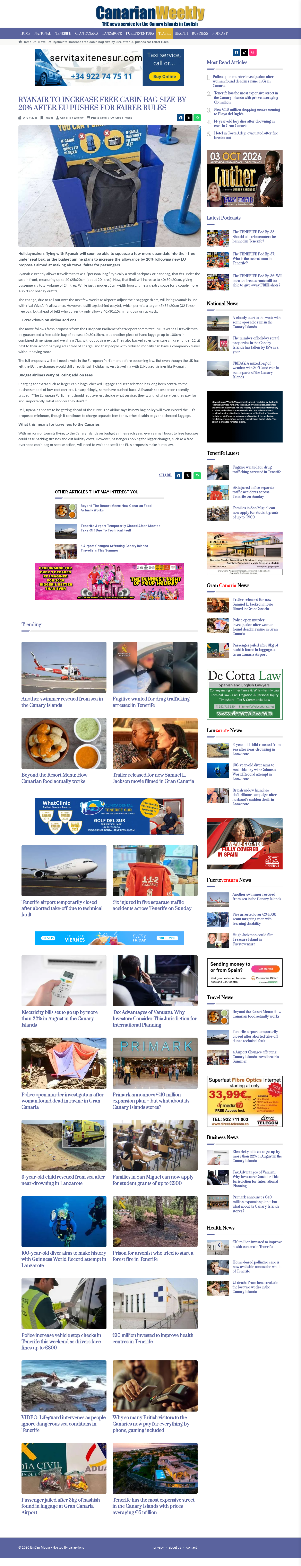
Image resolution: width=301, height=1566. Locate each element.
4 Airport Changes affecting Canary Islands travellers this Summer (256, 1057)
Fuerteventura (140, 34)
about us (175, 1547)
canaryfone (76, 1547)
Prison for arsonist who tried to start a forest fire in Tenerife (153, 1256)
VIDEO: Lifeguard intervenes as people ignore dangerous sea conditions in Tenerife (64, 1424)
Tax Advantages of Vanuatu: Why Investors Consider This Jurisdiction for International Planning (155, 1018)
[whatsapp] (197, 117)
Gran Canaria (86, 34)
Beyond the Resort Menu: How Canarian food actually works (54, 778)
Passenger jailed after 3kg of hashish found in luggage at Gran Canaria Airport (61, 1506)
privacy (159, 1547)
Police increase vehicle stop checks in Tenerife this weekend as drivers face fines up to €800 (61, 1341)
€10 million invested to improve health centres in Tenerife (257, 1244)
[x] (188, 117)
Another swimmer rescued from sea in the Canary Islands (257, 896)
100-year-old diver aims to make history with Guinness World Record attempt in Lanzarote (64, 1259)
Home (25, 34)
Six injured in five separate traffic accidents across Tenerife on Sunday (152, 905)
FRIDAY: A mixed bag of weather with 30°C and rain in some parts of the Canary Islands (256, 370)
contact (191, 1547)
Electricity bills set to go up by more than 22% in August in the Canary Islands (60, 1018)
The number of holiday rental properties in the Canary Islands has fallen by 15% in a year (256, 345)
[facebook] (180, 117)
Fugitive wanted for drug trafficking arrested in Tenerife (151, 702)
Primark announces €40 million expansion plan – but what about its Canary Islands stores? (151, 1101)
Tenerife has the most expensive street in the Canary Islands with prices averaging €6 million (154, 1506)
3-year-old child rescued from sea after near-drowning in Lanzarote (63, 1180)
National (42, 34)
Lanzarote (112, 34)
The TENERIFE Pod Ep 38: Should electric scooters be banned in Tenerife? (254, 237)
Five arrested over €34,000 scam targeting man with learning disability (254, 919)
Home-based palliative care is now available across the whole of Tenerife (257, 1267)
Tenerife (63, 34)
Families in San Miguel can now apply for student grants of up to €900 (153, 1180)
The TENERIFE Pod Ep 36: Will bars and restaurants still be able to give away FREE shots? (257, 281)
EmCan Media (40, 1547)
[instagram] (253, 52)
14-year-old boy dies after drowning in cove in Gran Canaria (244, 123)
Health (181, 34)
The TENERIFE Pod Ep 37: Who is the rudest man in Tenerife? (254, 259)
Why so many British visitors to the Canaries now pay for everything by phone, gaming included (151, 1424)
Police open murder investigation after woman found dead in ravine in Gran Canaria (63, 1101)
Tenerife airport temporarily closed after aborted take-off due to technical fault (62, 908)
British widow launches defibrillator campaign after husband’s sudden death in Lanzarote (255, 797)
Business (200, 34)
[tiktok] (244, 52)
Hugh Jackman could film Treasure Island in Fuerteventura (253, 940)
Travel (164, 34)
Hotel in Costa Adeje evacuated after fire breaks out (246, 135)
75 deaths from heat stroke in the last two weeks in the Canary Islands (255, 1287)
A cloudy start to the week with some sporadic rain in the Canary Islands (257, 322)
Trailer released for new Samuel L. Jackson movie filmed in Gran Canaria (153, 778)
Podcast (220, 34)
